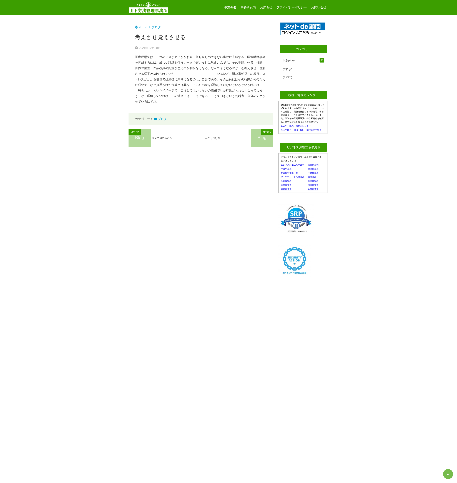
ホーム (143, 27)
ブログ (156, 27)
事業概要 (230, 7)
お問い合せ (318, 7)
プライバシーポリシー (292, 7)
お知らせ (266, 7)
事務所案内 (248, 7)
